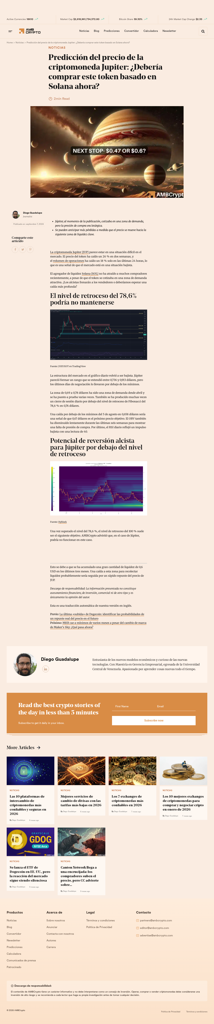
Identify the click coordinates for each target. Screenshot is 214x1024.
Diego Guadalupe (32, 213)
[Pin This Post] (30, 249)
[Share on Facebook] (15, 249)
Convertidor (131, 31)
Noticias (84, 31)
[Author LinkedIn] (45, 669)
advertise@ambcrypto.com (156, 935)
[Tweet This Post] (22, 249)
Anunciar (51, 927)
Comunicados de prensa (21, 960)
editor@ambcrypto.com (154, 928)
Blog (96, 31)
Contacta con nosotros (60, 934)
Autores (51, 940)
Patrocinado (14, 967)
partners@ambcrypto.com (156, 920)
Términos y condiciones (100, 920)
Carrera (51, 947)
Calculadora (150, 31)
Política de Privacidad (99, 927)
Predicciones (112, 31)
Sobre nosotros (55, 920)
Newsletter (169, 31)
